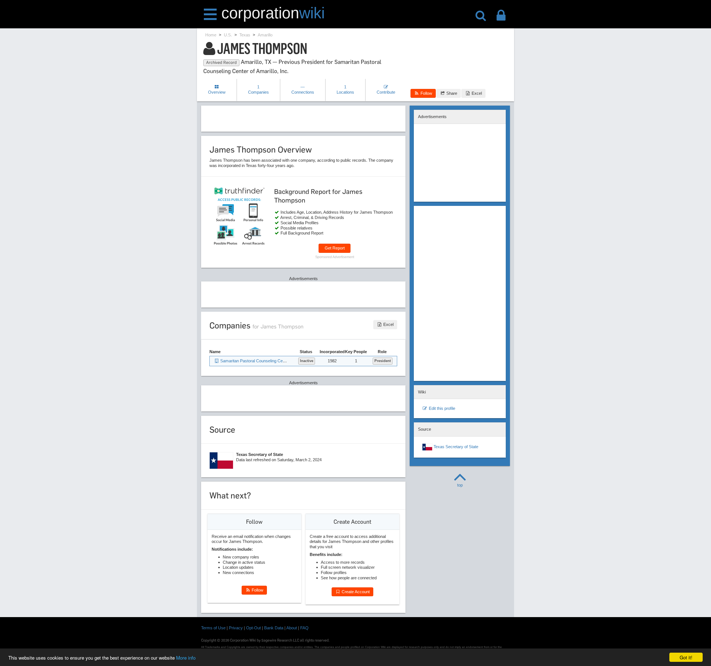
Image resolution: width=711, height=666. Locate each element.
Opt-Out (253, 627)
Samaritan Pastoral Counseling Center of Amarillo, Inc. (269, 360)
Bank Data (273, 627)
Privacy (236, 627)
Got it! (686, 657)
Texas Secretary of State (455, 446)
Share (451, 93)
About (291, 627)
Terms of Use (213, 627)
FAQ (304, 627)
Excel (476, 93)
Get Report (335, 248)
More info (186, 657)
